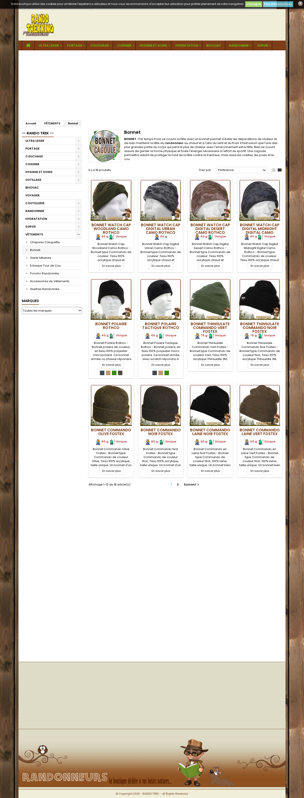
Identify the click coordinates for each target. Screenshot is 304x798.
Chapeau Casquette (45, 242)
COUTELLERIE (35, 203)
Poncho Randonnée (44, 273)
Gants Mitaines (40, 258)
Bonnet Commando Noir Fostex (161, 431)
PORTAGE (74, 45)
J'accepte (253, 4)
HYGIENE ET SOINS (153, 45)
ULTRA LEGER (49, 45)
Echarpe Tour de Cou (45, 265)
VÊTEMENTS (34, 234)
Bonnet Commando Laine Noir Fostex (210, 431)
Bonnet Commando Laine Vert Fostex (260, 431)
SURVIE (262, 45)
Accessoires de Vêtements (49, 281)
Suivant (192, 484)
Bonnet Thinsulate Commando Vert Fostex (210, 327)
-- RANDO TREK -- (38, 133)
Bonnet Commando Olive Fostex (111, 431)
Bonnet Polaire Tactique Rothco (160, 325)
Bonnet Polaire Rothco (111, 325)
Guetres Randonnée (44, 289)
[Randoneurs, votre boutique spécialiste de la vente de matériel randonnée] (152, 736)
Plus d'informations (278, 4)
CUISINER (124, 45)
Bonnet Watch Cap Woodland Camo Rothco (111, 228)
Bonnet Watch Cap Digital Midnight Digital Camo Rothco (259, 230)
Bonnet (35, 250)
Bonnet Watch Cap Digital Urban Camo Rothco (160, 228)
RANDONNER (239, 45)
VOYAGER (32, 195)
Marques (30, 300)
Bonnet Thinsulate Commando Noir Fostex (259, 327)
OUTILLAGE (33, 180)
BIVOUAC (213, 45)
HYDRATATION (186, 45)
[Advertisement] (152, 84)
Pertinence (242, 170)
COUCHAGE (99, 45)
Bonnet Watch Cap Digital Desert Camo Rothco (210, 228)
